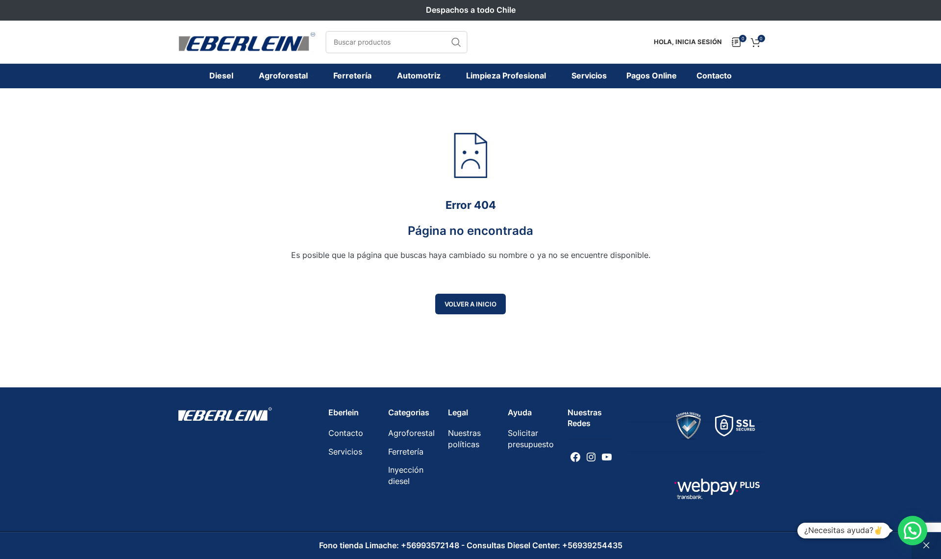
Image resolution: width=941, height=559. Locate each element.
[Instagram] (591, 457)
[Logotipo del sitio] (247, 41)
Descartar (926, 546)
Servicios (345, 452)
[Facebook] (575, 457)
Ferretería (405, 452)
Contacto (345, 433)
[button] (912, 530)
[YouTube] (607, 457)
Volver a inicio (470, 304)
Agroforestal (411, 433)
